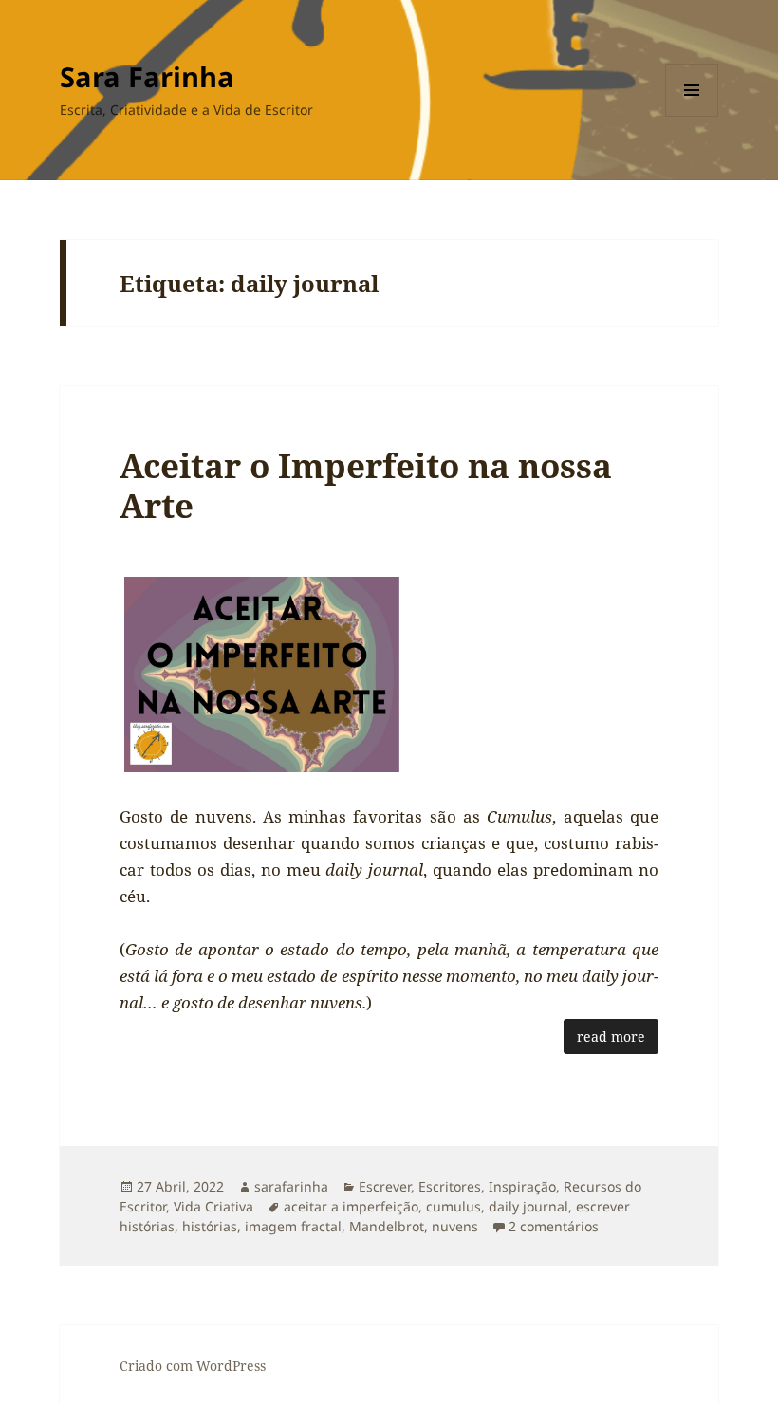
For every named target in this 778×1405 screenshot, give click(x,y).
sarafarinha (291, 1186)
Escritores (449, 1186)
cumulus (453, 1206)
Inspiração (522, 1186)
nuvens (455, 1226)
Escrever (385, 1186)
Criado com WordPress (193, 1366)
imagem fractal (293, 1226)
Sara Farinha (147, 76)
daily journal (528, 1206)
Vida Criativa (213, 1206)
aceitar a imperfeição (351, 1206)
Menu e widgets (692, 116)
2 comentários (554, 1226)
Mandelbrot (386, 1226)
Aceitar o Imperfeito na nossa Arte (366, 485)
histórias (209, 1226)
